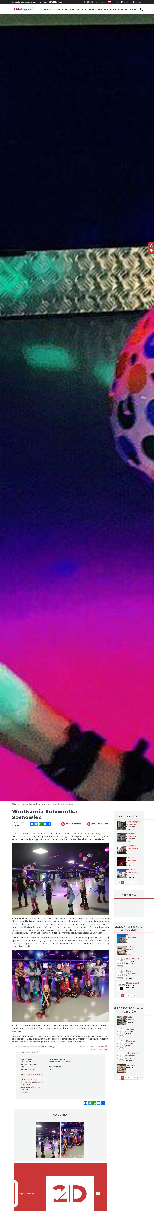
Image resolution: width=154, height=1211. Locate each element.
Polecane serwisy (128, 9)
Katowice (129, 908)
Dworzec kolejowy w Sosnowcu (131, 872)
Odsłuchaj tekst (73, 824)
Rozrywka (25, 1092)
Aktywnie (69, 9)
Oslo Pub (130, 1065)
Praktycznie (96, 9)
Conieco (130, 1029)
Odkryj (59, 9)
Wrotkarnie (66, 1062)
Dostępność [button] (100, 2)
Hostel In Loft (132, 983)
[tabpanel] (48, 1140)
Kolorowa (130, 1041)
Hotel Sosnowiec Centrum (131, 937)
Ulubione (127, 2)
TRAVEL (55, 2)
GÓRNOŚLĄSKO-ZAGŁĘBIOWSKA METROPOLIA (29, 2)
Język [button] (115, 2)
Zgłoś (104, 1046)
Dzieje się (82, 9)
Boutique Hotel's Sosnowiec (131, 949)
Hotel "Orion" (132, 959)
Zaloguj (138, 2)
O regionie (47, 9)
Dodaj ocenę (47, 1047)
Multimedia (110, 9)
